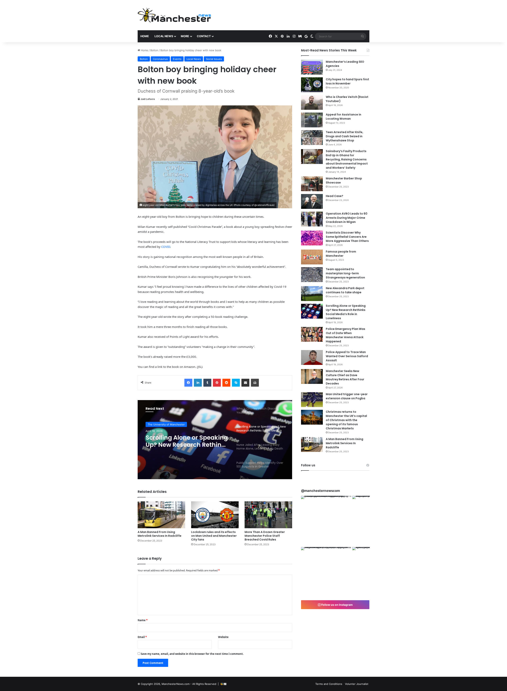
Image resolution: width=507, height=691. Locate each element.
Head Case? (334, 196)
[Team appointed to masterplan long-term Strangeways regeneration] (312, 274)
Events (177, 59)
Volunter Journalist (356, 683)
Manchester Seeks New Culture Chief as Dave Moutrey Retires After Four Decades (345, 377)
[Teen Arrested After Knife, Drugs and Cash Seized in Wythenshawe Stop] (312, 137)
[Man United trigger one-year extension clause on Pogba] (312, 399)
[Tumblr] (207, 383)
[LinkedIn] (198, 383)
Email (142, 637)
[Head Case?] (312, 201)
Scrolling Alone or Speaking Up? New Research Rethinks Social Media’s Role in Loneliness (346, 312)
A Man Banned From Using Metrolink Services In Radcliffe (159, 534)
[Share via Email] (245, 383)
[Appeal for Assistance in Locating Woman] (312, 120)
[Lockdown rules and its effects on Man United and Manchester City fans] (215, 514)
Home (144, 36)
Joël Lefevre (148, 98)
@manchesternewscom (320, 491)
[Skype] (236, 383)
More (185, 36)
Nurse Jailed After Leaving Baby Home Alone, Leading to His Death (185, 441)
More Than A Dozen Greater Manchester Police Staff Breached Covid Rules (265, 535)
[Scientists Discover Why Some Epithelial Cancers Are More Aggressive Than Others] (312, 238)
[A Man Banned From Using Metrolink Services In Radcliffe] (161, 514)
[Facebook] (188, 383)
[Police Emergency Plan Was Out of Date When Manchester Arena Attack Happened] (312, 334)
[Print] (255, 383)
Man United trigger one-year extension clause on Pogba (347, 396)
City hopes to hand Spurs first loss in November (347, 81)
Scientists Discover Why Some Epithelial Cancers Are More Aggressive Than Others (347, 237)
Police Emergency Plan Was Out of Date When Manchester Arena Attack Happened (345, 335)
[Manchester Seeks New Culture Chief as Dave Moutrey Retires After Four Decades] (312, 376)
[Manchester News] (174, 15)
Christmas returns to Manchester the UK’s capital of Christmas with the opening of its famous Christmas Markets (346, 420)
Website (223, 637)
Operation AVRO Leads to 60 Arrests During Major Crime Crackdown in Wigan (346, 218)
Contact (204, 36)
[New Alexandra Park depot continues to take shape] (312, 293)
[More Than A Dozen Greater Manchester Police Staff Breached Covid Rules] (268, 514)
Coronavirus (160, 59)
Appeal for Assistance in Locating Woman (343, 117)
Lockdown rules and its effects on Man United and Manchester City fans (214, 535)
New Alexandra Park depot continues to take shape (345, 290)
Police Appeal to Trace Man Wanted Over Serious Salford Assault (347, 356)
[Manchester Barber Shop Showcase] (312, 183)
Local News (163, 36)
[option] (215, 439)
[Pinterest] (217, 383)
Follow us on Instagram (337, 604)
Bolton (154, 50)
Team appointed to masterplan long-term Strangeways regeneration (345, 273)
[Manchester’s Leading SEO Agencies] (312, 67)
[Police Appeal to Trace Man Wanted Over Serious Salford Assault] (312, 357)
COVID (165, 247)
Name (143, 620)
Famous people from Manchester (341, 254)
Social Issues (214, 59)
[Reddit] (226, 383)
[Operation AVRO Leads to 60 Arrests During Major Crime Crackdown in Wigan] (312, 219)
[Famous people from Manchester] (312, 257)
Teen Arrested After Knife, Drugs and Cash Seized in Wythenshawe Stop (344, 136)
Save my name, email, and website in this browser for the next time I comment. (192, 654)
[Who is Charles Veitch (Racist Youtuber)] (312, 102)
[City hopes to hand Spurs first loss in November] (312, 84)
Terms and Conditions (328, 683)
